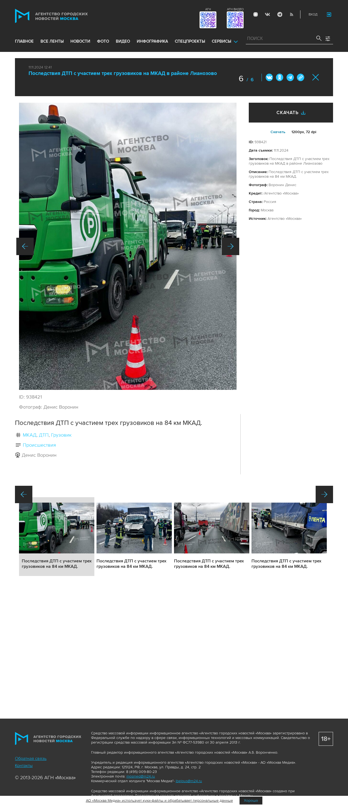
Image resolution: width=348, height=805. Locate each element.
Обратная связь (30, 758)
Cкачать (278, 132)
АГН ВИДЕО (235, 9)
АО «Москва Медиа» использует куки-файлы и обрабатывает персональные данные (159, 800)
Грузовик (61, 435)
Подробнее (56, 536)
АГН (208, 9)
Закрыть (315, 77)
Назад (25, 246)
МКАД (29, 435)
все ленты (52, 41)
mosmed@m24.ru (140, 776)
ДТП (44, 435)
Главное (24, 41)
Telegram (279, 14)
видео (123, 41)
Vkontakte (267, 14)
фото (103, 41)
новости (80, 41)
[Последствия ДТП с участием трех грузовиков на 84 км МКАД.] (128, 246)
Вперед (230, 246)
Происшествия (39, 445)
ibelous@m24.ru (189, 781)
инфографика (152, 41)
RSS (291, 14)
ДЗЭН (255, 14)
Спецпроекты (190, 41)
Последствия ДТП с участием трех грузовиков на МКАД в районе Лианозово (123, 73)
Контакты (24, 765)
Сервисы (221, 41)
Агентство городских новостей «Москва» (61, 16)
